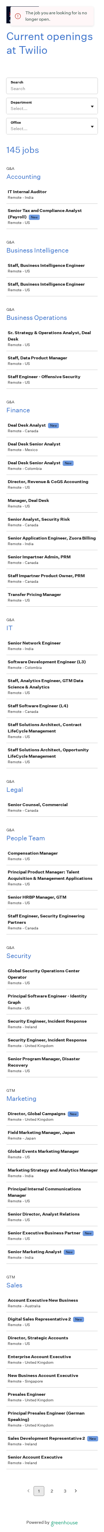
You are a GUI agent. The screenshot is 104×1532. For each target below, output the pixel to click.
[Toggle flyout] (92, 106)
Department (21, 102)
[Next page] (76, 1491)
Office (16, 122)
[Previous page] (28, 1491)
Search (17, 82)
